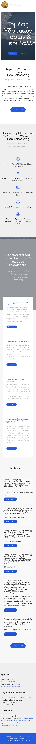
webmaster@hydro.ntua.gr (10, 725)
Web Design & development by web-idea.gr (18, 740)
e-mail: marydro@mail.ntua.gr (11, 686)
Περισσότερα (9, 499)
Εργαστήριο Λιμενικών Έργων (17, 341)
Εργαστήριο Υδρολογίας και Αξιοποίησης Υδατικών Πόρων (17, 421)
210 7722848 (12, 682)
